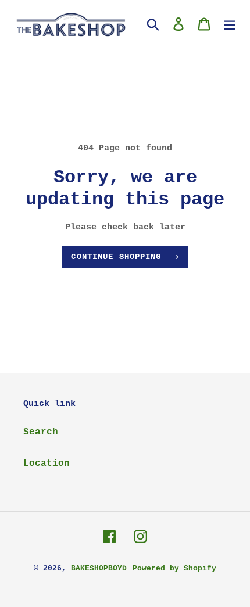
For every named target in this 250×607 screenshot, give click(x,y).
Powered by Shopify (174, 568)
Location (46, 463)
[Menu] (229, 24)
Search (40, 432)
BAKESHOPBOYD (99, 568)
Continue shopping (116, 256)
